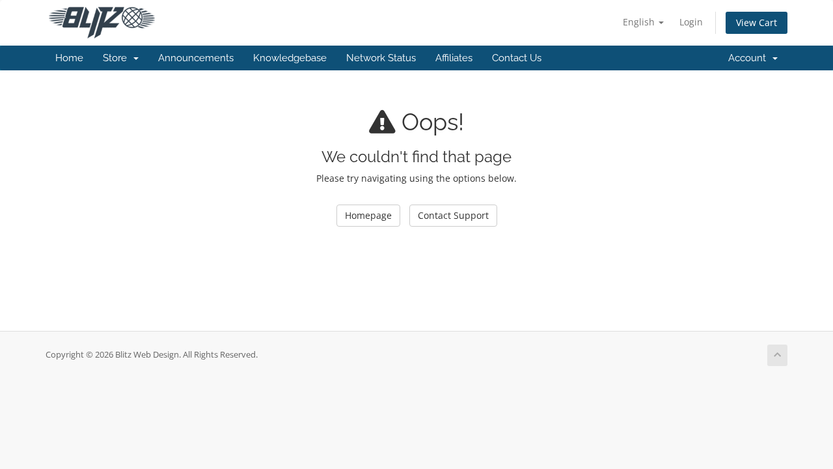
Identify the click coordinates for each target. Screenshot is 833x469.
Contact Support (453, 215)
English (640, 22)
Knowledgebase (290, 58)
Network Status (381, 58)
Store (117, 58)
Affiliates (453, 58)
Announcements (196, 58)
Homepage (368, 215)
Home (69, 58)
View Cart (756, 22)
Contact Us (516, 58)
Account (749, 58)
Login (691, 22)
